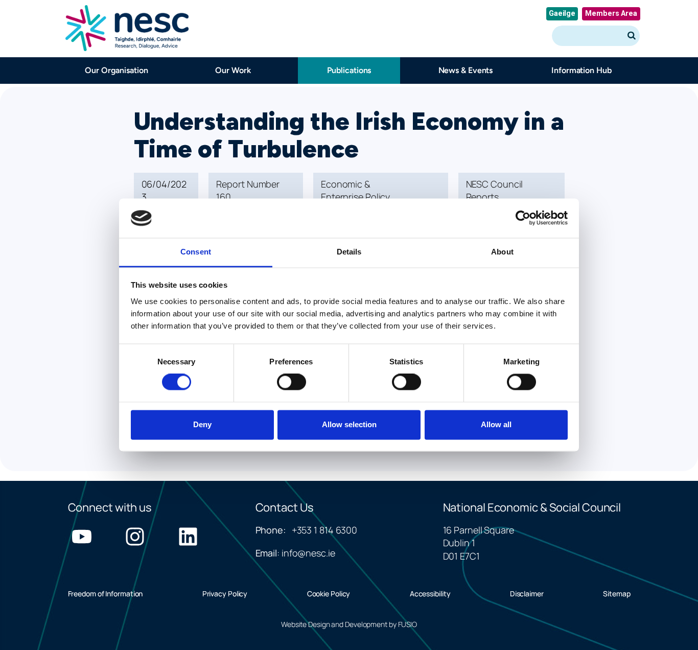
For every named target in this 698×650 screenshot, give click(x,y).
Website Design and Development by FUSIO (349, 624)
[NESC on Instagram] (135, 536)
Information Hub (581, 70)
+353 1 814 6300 (325, 530)
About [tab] (502, 251)
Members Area (611, 13)
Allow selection (349, 424)
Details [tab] (349, 251)
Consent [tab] (195, 251)
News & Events (465, 70)
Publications (349, 70)
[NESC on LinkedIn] (188, 536)
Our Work (232, 70)
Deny (202, 424)
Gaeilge (562, 13)
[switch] (291, 382)
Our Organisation (116, 70)
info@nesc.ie (308, 553)
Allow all (496, 424)
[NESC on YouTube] (82, 536)
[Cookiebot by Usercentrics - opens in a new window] (523, 218)
